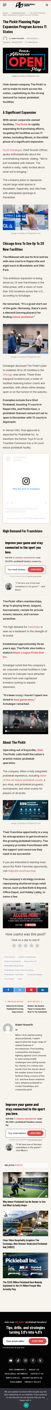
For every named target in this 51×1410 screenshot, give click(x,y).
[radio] (13, 946)
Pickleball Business (14, 966)
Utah (40, 750)
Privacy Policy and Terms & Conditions (35, 576)
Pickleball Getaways (16, 1374)
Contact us (36, 1374)
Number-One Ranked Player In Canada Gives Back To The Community (37, 1009)
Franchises (9, 957)
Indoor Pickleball (12, 961)
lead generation (24, 699)
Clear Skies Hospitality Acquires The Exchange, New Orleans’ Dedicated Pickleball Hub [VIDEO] (25, 1244)
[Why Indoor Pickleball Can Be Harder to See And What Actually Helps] (25, 1185)
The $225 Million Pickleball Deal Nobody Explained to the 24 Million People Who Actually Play (22, 1286)
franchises (34, 626)
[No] (47, 1399)
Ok (26, 1405)
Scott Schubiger (12, 150)
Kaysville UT (30, 961)
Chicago (8, 374)
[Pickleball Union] (25, 5)
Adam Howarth (17, 38)
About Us (34, 1370)
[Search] (46, 5)
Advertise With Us (32, 1378)
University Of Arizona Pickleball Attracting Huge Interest (14, 1009)
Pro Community (17, 1370)
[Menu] (5, 5)
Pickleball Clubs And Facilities (19, 970)
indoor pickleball (22, 316)
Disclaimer (16, 1382)
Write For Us (13, 1378)
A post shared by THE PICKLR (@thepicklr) (26, 518)
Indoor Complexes (27, 957)
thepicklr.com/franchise (22, 870)
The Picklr (21, 124)
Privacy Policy (33, 1382)
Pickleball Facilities (14, 974)
